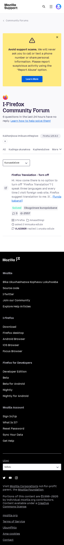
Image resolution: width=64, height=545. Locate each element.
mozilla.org (10, 515)
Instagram (16, 477)
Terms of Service (14, 521)
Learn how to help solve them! (31, 120)
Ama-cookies (11, 533)
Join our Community (16, 300)
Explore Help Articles (17, 306)
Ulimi (6, 460)
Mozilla (11, 260)
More (55, 149)
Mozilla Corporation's (24, 486)
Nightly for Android (16, 396)
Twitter (4, 477)
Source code (11, 288)
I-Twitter (8, 294)
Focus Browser (12, 351)
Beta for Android (14, 383)
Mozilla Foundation (31, 489)
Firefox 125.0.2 (50, 136)
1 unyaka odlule (45, 228)
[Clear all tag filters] (5, 141)
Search (44, 6)
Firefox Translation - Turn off (30, 175)
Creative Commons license (26, 505)
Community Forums (17, 20)
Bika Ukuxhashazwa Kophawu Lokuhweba (30, 282)
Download (9, 326)
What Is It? (10, 422)
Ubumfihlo (10, 527)
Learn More (32, 79)
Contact (8, 539)
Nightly (7, 389)
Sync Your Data (13, 434)
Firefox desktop (13, 332)
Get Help (8, 440)
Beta (6, 377)
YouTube (10, 477)
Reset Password (13, 428)
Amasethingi (37, 220)
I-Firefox (20, 220)
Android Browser (14, 339)
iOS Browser (11, 345)
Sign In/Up (10, 416)
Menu (51, 6)
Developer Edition (15, 371)
